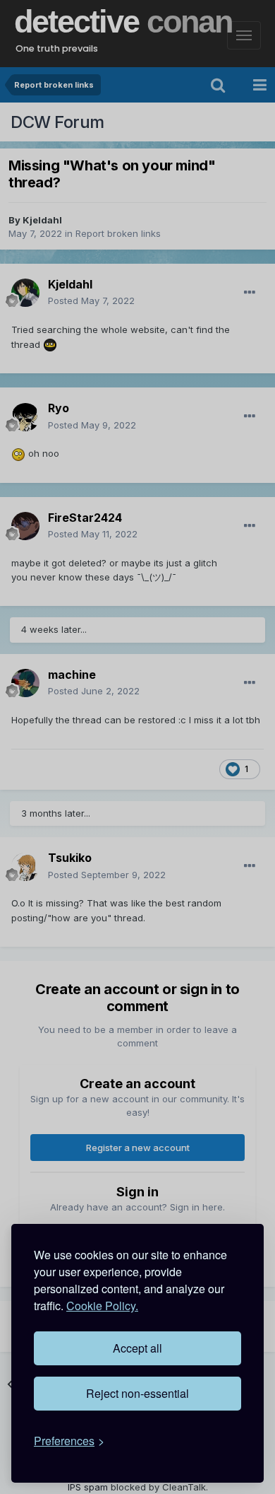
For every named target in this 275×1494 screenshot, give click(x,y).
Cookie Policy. (102, 1305)
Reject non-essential (137, 1393)
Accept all (137, 1348)
